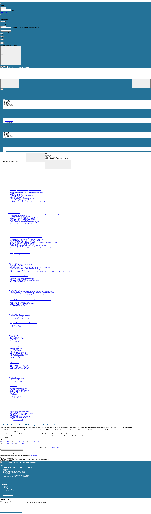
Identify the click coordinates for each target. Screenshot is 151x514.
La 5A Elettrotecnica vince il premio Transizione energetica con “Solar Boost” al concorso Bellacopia (29, 222)
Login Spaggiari (30, 29)
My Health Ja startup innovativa (16, 350)
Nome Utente (14, 9)
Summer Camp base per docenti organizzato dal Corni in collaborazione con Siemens (26, 237)
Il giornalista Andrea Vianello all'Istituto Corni (18, 215)
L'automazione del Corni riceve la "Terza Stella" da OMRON (21, 223)
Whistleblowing (6, 492)
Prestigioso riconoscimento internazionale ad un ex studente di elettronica (23, 323)
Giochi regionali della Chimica (15, 341)
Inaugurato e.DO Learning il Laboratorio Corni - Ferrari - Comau (22, 279)
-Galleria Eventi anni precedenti (51, 157)
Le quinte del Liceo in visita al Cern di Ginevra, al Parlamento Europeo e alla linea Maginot (27, 234)
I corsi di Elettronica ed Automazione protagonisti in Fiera (20, 358)
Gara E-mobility (13, 193)
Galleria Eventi (47, 156)
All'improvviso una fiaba (14, 397)
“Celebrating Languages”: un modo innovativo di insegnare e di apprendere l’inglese (25, 299)
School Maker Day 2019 (14, 383)
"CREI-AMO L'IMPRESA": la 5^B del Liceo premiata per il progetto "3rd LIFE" (25, 320)
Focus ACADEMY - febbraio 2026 (16, 194)
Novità (46, 154)
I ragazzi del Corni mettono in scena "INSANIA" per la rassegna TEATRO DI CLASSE (26, 192)
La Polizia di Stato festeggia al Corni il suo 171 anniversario (21, 265)
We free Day (12, 398)
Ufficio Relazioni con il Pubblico (9, 489)
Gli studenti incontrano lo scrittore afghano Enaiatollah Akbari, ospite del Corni (24, 296)
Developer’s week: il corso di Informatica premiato (19, 359)
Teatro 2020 (12, 343)
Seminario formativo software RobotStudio (18, 353)
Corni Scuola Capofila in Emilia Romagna (18, 352)
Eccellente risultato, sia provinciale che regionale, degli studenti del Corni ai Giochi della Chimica (28, 245)
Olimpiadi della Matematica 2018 (16, 415)
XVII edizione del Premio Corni (16, 348)
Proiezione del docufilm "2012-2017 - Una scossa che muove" (21, 413)
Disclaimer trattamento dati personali (7, 503)
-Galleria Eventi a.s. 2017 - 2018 (14, 409)
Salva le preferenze (9, 460)
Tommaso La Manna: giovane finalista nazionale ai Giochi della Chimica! (23, 243)
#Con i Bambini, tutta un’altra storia (16, 399)
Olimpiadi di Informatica (14, 363)
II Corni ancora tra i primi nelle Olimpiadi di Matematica (20, 419)
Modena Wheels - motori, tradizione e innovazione (19, 382)
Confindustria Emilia (14, 349)
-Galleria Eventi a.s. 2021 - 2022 (14, 290)
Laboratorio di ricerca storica (15, 410)
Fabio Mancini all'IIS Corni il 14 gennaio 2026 (18, 197)
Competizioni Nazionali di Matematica (17, 380)
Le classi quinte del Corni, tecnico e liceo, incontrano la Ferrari (21, 216)
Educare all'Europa (13, 386)
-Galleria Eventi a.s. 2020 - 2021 (14, 314)
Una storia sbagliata (13, 394)
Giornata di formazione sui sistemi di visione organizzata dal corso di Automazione (25, 280)
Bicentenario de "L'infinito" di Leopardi (17, 378)
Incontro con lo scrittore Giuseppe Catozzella (18, 388)
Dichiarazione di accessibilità (8, 490)
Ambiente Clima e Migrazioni (15, 387)
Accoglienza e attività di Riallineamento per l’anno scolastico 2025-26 (23, 202)
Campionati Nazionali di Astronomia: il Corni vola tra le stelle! (21, 195)
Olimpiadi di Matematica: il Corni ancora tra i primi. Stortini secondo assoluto (24, 301)
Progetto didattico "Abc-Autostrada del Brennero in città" (20, 318)
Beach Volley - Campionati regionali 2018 (18, 414)
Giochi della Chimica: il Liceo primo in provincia (19, 354)
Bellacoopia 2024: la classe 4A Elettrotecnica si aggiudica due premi (22, 241)
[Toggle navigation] (9, 83)
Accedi (2, 3)
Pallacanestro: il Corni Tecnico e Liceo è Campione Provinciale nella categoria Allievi (26, 269)
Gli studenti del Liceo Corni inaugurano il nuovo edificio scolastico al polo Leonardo (25, 203)
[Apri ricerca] (141, 83)
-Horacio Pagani (13, 351)
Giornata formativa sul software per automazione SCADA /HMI (22, 278)
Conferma (6, 66)
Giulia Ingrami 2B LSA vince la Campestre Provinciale (20, 253)
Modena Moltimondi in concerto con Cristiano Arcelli (20, 416)
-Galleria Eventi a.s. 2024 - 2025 (14, 213)
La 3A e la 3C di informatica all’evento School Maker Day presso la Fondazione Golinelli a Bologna (28, 240)
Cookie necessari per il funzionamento (7, 458)
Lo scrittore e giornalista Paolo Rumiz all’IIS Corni (19, 421)
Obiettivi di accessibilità (7, 491)
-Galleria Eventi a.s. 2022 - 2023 (14, 263)
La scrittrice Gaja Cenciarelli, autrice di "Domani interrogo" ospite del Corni (24, 268)
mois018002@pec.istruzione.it (15, 472)
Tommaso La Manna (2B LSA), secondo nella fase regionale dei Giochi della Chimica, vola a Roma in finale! (30, 267)
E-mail (13, 27)
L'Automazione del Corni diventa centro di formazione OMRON (22, 303)
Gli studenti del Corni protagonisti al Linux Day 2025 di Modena (22, 199)
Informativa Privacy (6, 488)
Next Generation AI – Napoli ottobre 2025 (18, 200)
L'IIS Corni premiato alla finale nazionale (17, 340)
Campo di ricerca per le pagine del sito (7, 161)
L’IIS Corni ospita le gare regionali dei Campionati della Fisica (21, 270)
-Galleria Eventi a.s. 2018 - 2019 (14, 377)
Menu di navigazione (66, 168)
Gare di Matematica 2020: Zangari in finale (18, 356)
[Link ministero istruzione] (5, 2)
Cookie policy (5, 486)
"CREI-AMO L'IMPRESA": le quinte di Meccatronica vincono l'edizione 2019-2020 (26, 324)
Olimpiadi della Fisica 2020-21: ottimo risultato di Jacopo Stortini (22, 319)
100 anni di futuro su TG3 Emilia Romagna (18, 305)
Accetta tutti (18, 449)
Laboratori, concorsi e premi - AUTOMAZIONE (19, 346)
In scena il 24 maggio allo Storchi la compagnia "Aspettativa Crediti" (23, 244)
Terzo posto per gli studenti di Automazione (18, 337)
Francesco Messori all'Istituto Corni (16, 252)
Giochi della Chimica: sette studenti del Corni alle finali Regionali (22, 250)
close (2, 89)
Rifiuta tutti (10, 449)
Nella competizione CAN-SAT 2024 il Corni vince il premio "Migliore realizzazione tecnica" (27, 246)
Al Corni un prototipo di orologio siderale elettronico (19, 272)
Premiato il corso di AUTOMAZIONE (17, 338)
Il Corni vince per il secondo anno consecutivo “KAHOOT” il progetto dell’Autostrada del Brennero (28, 294)
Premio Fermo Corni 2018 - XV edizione (17, 391)
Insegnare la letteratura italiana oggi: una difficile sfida (20, 390)
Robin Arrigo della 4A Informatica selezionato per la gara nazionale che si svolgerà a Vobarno (27, 239)
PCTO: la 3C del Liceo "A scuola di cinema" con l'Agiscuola (21, 264)
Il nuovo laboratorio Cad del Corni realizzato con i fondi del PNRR (22, 219)
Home (46, 153)
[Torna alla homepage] (75, 67)
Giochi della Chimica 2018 (15, 412)
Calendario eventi (48, 155)
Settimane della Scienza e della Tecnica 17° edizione (19, 365)
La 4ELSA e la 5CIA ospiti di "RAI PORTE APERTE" (20, 248)
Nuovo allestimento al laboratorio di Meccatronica (19, 276)
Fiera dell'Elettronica (14, 392)
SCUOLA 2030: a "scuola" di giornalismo (18, 281)
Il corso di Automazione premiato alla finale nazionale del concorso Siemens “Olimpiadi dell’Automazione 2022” (31, 291)
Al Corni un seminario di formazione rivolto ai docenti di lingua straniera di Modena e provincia (28, 249)
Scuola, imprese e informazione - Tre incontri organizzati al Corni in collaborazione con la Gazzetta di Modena (30, 233)
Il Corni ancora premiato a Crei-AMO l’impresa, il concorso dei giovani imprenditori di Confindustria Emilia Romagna (32, 292)
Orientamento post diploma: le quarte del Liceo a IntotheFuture (21, 297)
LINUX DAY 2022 (13, 277)
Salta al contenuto (3, 0)
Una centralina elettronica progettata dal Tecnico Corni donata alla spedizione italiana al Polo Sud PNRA (29, 273)
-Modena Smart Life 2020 (15, 325)
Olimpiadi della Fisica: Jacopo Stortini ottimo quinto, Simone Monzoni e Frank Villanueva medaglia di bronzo (30, 300)
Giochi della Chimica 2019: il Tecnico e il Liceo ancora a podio (22, 381)
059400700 (6, 470)
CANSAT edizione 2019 (14, 379)
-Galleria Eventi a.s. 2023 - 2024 (14, 232)
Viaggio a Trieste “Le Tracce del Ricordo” (18, 362)
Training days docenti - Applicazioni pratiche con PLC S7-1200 (22, 254)
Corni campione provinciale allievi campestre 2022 (19, 275)
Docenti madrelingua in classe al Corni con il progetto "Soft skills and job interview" (25, 190)
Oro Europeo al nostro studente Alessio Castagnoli (19, 191)
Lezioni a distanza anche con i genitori (17, 355)
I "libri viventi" (13, 266)
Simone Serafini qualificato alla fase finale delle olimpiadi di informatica (23, 322)
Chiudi (2, 36)
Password (13, 10)
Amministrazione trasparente (8, 495)
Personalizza (3, 449)
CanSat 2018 (12, 418)
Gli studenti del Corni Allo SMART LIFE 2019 (19, 368)
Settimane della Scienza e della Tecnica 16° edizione (19, 395)
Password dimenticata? (4, 12)
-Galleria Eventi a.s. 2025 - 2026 (14, 189)
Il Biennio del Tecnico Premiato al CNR (17, 347)
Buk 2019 (12, 385)
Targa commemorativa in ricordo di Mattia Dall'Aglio (20, 417)
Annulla (2, 66)
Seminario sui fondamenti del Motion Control (18, 366)
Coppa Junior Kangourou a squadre (16, 196)
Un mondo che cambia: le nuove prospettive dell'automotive (21, 364)
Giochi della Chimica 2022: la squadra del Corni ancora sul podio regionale (24, 293)
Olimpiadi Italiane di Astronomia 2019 (17, 389)
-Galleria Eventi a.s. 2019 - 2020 (14, 335)
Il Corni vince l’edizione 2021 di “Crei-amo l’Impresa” (20, 315)
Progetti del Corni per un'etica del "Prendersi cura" (19, 220)
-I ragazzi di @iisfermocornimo (16, 326)
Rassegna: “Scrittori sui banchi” (16, 344)
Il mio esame (12, 336)
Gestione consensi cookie (7, 494)
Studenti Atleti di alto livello (15, 357)
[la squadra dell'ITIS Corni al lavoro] (19, 441)
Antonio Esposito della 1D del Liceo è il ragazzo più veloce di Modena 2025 (24, 217)
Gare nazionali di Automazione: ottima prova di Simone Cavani (22, 316)
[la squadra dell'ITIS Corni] (5, 441)
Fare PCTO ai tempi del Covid (15, 339)
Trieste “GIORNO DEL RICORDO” (17, 420)
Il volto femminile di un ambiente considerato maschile (20, 236)
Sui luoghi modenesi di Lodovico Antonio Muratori (19, 411)
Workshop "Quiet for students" (15, 396)
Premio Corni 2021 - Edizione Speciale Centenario (19, 304)
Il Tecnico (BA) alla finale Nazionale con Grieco (19, 342)
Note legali (5, 487)
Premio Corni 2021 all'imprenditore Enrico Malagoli (19, 302)
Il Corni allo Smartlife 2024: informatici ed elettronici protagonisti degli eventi (24, 221)
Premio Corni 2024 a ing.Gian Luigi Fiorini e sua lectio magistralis (22, 218)
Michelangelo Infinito (14, 393)
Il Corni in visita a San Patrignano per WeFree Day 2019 (20, 367)
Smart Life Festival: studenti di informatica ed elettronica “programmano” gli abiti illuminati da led (28, 201)
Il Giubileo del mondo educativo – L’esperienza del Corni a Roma (22, 198)
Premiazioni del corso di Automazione (17, 317)
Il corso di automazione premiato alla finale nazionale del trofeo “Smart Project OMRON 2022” (27, 295)
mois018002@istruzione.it (15, 471)
